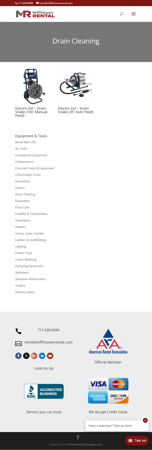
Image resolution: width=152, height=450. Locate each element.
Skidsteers (22, 272)
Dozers (20, 188)
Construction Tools (28, 175)
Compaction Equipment (31, 155)
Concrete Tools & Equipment (34, 168)
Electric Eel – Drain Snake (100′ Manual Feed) (31, 112)
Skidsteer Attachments (30, 279)
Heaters (20, 227)
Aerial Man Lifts (25, 142)
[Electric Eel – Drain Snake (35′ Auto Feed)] (76, 86)
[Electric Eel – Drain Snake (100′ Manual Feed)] (33, 86)
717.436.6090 (48, 330)
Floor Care (22, 207)
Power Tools (23, 253)
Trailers (20, 285)
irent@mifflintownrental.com (49, 342)
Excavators (22, 201)
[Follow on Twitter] (26, 356)
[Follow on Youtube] (50, 356)
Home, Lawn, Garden (29, 233)
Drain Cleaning (25, 194)
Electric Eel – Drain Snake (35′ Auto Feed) (75, 110)
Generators (22, 220)
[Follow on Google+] (34, 356)
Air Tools (21, 149)
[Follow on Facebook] (18, 356)
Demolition (22, 181)
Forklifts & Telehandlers (31, 214)
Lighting (20, 246)
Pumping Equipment (29, 266)
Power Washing (25, 259)
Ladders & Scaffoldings (30, 240)
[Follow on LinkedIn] (42, 356)
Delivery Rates (25, 292)
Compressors (24, 162)
